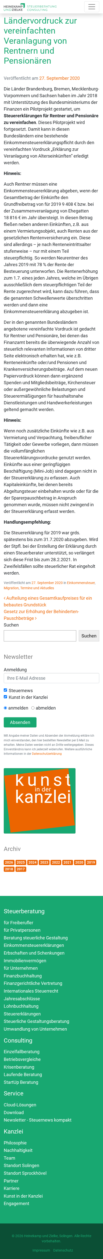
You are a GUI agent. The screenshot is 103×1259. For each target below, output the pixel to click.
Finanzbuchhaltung (23, 975)
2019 (91, 862)
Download (14, 1112)
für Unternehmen (21, 968)
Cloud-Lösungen (20, 1104)
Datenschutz (63, 1250)
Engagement (16, 1203)
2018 (9, 869)
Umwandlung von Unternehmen (35, 1029)
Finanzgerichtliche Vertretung (33, 983)
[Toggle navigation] (91, 6)
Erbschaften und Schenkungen (34, 953)
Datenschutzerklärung (47, 753)
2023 (44, 862)
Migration (11, 588)
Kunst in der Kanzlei (28, 697)
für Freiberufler (18, 922)
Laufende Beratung (23, 1074)
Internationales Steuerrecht (31, 991)
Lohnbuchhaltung (21, 1006)
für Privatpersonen (22, 930)
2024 (32, 862)
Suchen (11, 625)
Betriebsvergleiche (22, 1059)
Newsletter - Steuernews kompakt (38, 1120)
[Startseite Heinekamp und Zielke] (30, 6)
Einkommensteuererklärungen (34, 945)
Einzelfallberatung (22, 1051)
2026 (9, 862)
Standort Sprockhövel (25, 1173)
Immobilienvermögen (25, 960)
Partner (11, 1180)
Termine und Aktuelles (37, 588)
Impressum (41, 1250)
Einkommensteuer (81, 583)
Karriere (12, 1188)
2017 (21, 869)
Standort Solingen (21, 1165)
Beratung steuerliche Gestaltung (36, 937)
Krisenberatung (19, 1067)
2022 (56, 862)
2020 (79, 862)
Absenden (20, 722)
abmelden (46, 708)
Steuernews (21, 690)
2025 (21, 862)
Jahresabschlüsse (22, 998)
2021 (68, 862)
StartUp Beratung (21, 1082)
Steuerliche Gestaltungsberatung (36, 1021)
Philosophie (15, 1142)
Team (9, 1158)
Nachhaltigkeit (18, 1150)
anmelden (18, 708)
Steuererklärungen (22, 1013)
